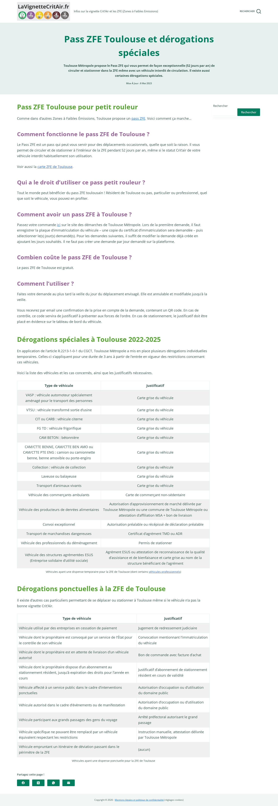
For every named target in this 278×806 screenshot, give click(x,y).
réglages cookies (174, 799)
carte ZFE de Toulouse (54, 166)
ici (59, 224)
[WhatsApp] (53, 783)
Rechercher (220, 106)
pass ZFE (138, 118)
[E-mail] (68, 783)
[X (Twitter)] (38, 783)
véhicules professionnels (164, 572)
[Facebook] (23, 783)
